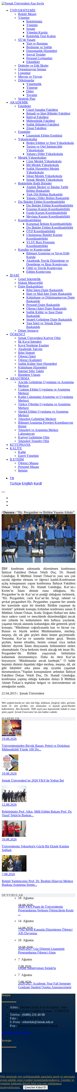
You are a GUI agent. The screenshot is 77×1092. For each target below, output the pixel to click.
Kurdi (38, 483)
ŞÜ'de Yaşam (26, 40)
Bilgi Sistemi (26, 352)
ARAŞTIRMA (20, 378)
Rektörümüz (34, 21)
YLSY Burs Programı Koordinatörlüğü (40, 244)
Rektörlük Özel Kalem (41, 36)
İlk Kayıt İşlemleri (29, 341)
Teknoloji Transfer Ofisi (33, 441)
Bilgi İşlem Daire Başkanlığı (44, 290)
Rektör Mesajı (27, 14)
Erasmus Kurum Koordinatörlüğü (48, 209)
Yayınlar (31, 95)
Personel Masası (28, 466)
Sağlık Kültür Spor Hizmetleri (37, 363)
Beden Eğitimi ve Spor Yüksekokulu (50, 143)
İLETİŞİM (17, 459)
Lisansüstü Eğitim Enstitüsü (44, 135)
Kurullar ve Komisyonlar (34, 249)
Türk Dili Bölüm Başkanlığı (44, 194)
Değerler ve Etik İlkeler (33, 65)
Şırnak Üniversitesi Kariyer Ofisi (39, 338)
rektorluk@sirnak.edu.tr (37, 1022)
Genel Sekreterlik (29, 279)
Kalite (22, 452)
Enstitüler (24, 132)
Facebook (8, 1032)
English (27, 483)
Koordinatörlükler (29, 220)
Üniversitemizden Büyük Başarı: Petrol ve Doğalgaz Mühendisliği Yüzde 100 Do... (36, 747)
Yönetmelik (33, 84)
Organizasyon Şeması (32, 69)
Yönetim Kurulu (37, 32)
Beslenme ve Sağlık (39, 47)
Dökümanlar (26, 80)
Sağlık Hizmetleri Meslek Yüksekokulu (42, 170)
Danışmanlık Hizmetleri (41, 51)
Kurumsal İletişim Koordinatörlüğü (49, 224)
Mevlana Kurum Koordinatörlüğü (48, 216)
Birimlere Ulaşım (29, 374)
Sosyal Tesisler (36, 54)
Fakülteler (24, 106)
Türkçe (15, 483)
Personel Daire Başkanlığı (43, 305)
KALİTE (16, 448)
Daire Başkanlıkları (30, 286)
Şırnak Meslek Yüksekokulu (44, 179)
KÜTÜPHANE (20, 444)
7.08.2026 (8, 874)
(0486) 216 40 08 (33, 1014)
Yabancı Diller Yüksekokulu (44, 154)
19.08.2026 (9, 738)
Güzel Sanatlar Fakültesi (42, 109)
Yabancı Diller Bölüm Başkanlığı (47, 198)
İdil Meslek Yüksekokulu (42, 165)
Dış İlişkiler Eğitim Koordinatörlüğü (41, 201)
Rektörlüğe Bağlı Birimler (35, 183)
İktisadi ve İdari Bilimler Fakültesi (48, 113)
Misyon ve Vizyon (30, 76)
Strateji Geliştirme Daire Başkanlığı (49, 319)
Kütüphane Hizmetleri (32, 367)
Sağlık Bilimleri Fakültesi (42, 124)
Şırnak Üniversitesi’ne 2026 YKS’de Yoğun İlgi (33, 780)
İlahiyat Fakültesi (37, 117)
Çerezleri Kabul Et (35, 1087)
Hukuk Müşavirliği (30, 282)
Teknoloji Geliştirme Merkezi (37, 419)
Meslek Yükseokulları (32, 157)
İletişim (23, 470)
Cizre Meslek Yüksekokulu (44, 161)
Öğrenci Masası (28, 463)
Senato (30, 28)
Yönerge (32, 87)
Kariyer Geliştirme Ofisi (33, 437)
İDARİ (14, 275)
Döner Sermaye (28, 330)
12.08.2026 (9, 804)
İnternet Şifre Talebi (31, 371)
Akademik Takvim (30, 349)
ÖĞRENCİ (17, 334)
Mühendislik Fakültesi (40, 120)
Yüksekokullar (27, 139)
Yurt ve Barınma (37, 43)
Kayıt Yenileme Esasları (33, 345)
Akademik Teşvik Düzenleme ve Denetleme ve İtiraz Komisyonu (47, 262)
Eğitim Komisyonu (38, 271)
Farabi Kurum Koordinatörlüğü (46, 213)
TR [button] (12, 478)
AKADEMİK (19, 102)
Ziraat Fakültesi (36, 128)
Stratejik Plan (26, 98)
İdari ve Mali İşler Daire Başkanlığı (49, 293)
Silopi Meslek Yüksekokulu (44, 176)
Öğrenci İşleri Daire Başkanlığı (46, 308)
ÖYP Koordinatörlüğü (40, 231)
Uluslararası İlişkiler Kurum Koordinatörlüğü (44, 236)
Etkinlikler (33, 62)
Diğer (30, 91)
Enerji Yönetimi (28, 455)
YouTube (24, 1032)
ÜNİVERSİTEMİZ (23, 10)
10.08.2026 (9, 839)
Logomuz (24, 73)
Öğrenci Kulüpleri (30, 360)
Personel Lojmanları (39, 58)
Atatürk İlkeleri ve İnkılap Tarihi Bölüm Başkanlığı (47, 188)
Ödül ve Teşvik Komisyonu (44, 268)
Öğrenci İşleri (27, 356)
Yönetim (23, 17)
